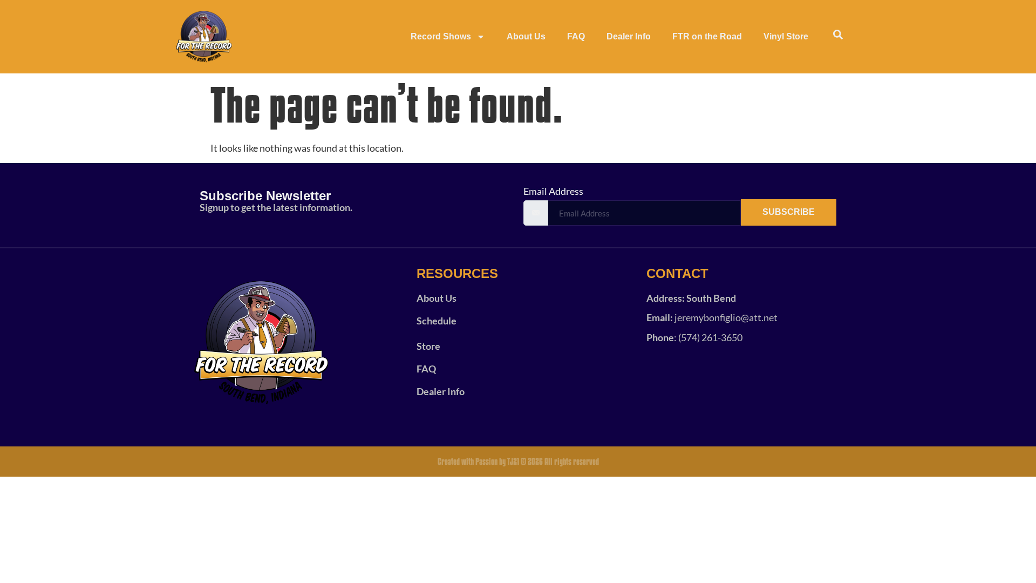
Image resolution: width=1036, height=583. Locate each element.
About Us (526, 36)
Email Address (553, 191)
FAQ (576, 36)
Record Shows (441, 36)
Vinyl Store (786, 36)
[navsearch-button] (838, 37)
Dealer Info (628, 36)
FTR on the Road (707, 36)
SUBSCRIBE (788, 211)
